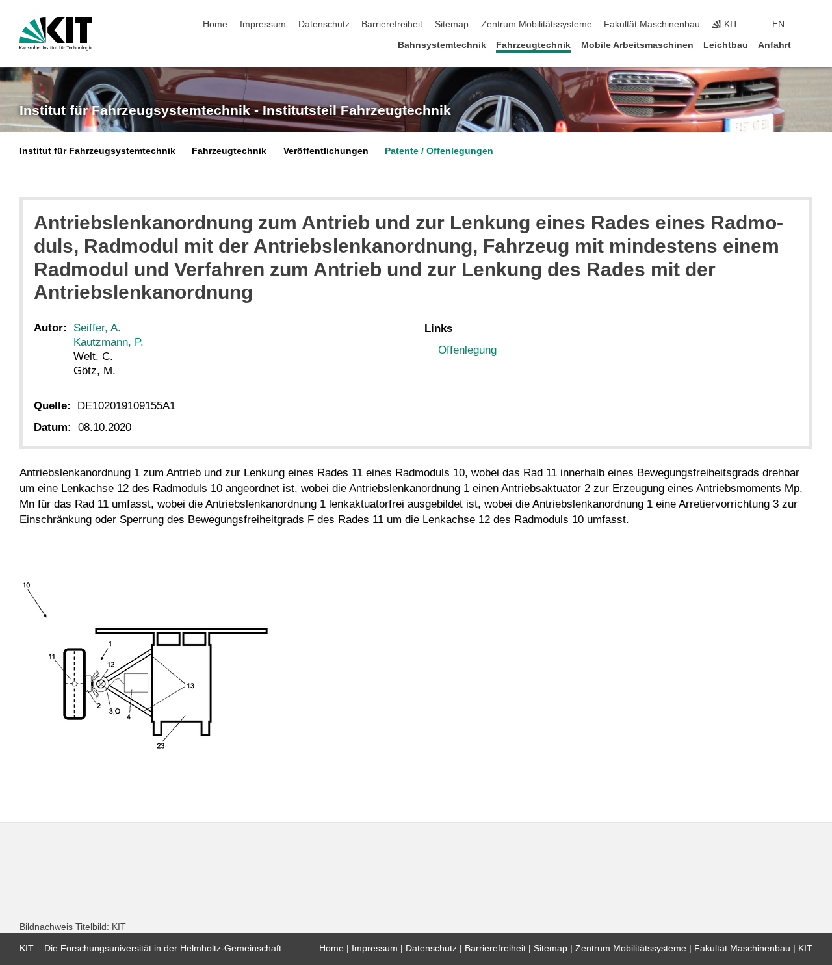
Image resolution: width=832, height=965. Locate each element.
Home (215, 24)
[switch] (808, 24)
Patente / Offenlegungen (439, 151)
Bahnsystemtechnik (442, 45)
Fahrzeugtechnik (533, 45)
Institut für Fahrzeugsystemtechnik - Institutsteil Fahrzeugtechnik (235, 110)
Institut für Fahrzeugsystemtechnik (98, 151)
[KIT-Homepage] (56, 34)
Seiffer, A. (97, 328)
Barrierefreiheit (391, 24)
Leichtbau (725, 45)
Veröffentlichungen (326, 151)
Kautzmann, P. (108, 342)
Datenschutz (324, 24)
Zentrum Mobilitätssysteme (536, 24)
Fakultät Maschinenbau (652, 24)
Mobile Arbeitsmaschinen (637, 45)
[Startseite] (808, 44)
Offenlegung (467, 350)
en (778, 24)
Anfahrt (774, 45)
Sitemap (452, 24)
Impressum (263, 24)
